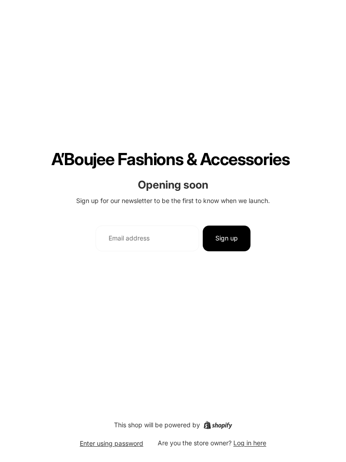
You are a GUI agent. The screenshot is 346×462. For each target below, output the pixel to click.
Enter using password (111, 443)
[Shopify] (218, 425)
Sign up (226, 238)
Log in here (249, 443)
